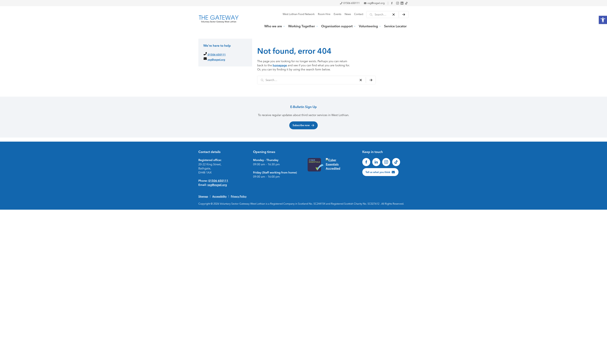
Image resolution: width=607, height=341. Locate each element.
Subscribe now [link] (301, 125)
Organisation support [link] (337, 26)
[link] (603, 20)
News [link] (348, 14)
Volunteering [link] (368, 26)
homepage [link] (280, 65)
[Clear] (394, 14)
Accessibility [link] (219, 196)
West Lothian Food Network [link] (299, 14)
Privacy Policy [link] (238, 196)
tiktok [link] (406, 3)
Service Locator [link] (395, 26)
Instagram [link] (397, 3)
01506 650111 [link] (351, 3)
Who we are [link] (273, 26)
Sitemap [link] (203, 196)
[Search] (404, 14)
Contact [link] (358, 14)
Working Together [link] (301, 26)
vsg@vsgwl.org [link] (376, 3)
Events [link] (337, 14)
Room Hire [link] (324, 14)
